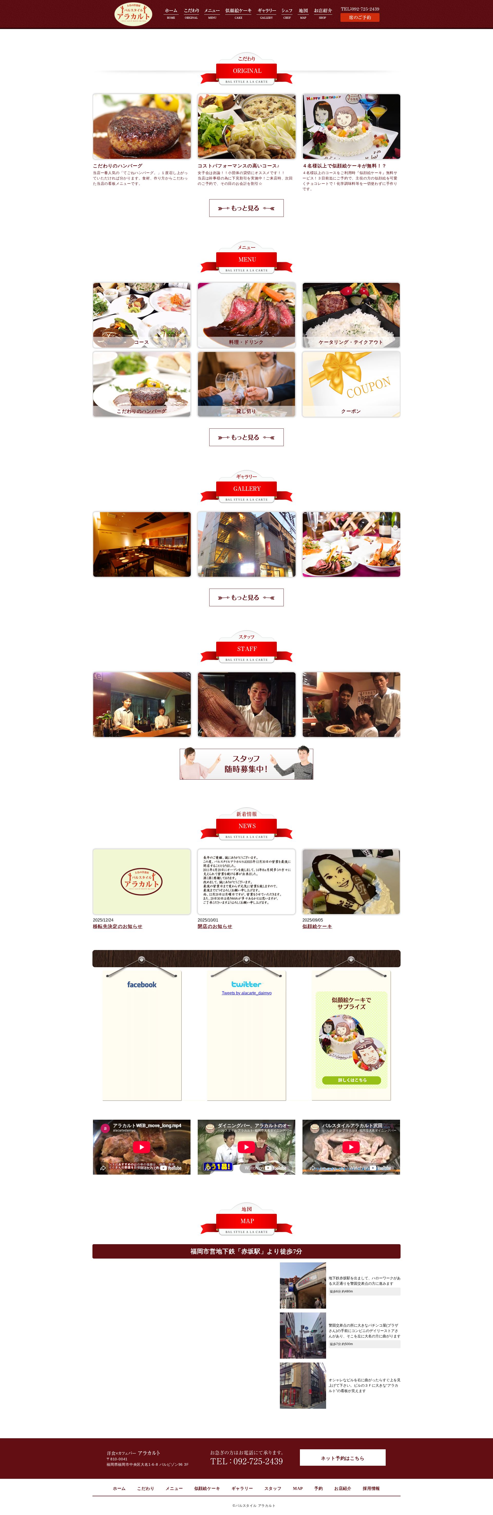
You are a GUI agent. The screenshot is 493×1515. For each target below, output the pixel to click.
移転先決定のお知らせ (118, 926)
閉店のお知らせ (215, 926)
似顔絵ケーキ (317, 926)
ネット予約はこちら (342, 1458)
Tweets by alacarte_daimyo (247, 993)
